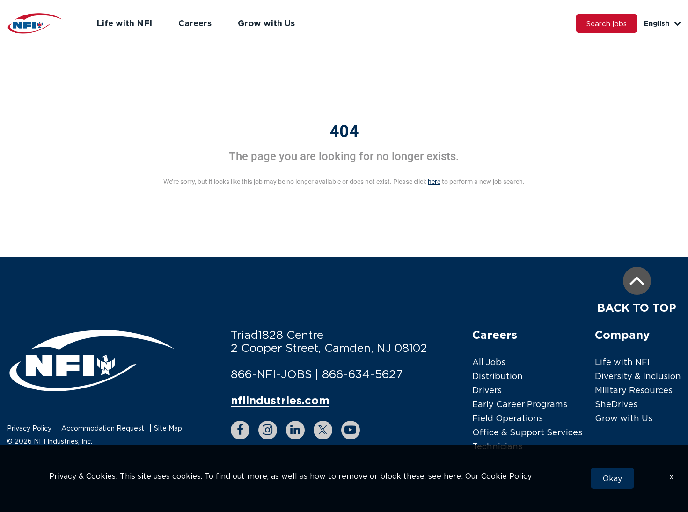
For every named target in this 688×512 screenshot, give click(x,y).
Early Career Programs (519, 404)
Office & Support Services (527, 432)
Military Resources (634, 390)
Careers (195, 23)
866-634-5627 (362, 374)
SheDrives (616, 404)
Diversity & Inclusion (638, 376)
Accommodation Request (102, 428)
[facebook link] (240, 430)
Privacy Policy (29, 428)
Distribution (497, 376)
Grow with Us (266, 23)
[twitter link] (323, 430)
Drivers (487, 390)
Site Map (168, 428)
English (656, 23)
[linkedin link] (295, 430)
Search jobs (606, 23)
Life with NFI (124, 23)
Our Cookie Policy (498, 476)
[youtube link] (350, 430)
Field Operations (507, 418)
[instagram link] (267, 430)
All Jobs (488, 362)
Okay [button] (612, 478)
